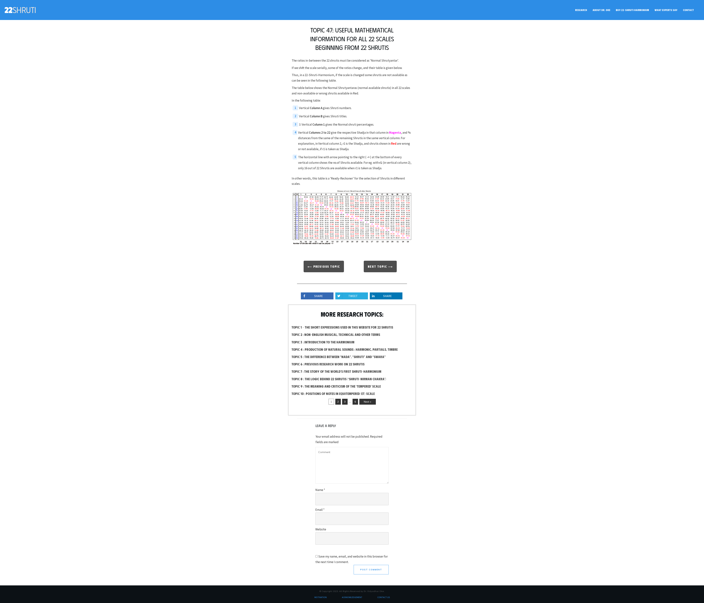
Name (320, 490)
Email (319, 510)
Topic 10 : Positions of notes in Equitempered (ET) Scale (333, 394)
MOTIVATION (320, 597)
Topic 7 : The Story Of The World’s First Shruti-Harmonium (336, 371)
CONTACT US (383, 597)
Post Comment (371, 569)
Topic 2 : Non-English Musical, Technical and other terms (336, 335)
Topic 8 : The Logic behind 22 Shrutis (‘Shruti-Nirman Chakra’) (339, 379)
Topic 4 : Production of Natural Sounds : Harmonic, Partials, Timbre (345, 349)
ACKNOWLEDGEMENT (352, 597)
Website (320, 529)
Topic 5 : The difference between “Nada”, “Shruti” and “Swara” (339, 357)
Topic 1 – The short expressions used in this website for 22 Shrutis (342, 327)
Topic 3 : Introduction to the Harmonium (323, 342)
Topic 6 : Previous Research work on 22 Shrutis (328, 364)
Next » (367, 401)
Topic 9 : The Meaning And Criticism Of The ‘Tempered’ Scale (336, 386)
